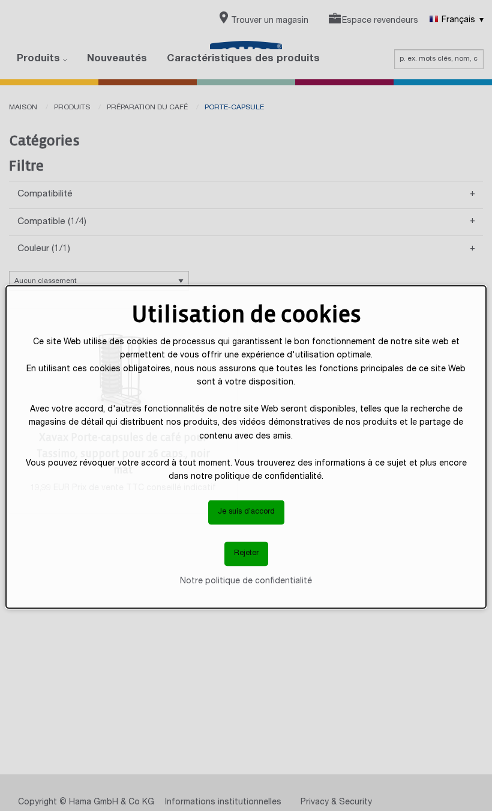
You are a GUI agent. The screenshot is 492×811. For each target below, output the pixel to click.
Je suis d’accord (246, 512)
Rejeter (246, 553)
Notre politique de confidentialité (246, 581)
